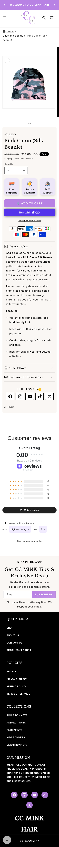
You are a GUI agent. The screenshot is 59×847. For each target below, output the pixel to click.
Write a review (31, 510)
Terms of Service (18, 693)
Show (35, 529)
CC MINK (33, 840)
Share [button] (11, 406)
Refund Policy (16, 686)
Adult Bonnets (17, 715)
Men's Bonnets (17, 744)
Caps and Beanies (13, 35)
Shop (10, 627)
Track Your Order (19, 650)
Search (12, 671)
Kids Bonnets (16, 737)
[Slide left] (22, 123)
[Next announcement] (54, 5)
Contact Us (14, 642)
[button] (5, 17)
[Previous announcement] (4, 5)
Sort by (4, 529)
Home (10, 31)
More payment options (30, 220)
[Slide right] (36, 123)
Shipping (8, 159)
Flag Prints (14, 730)
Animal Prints (16, 722)
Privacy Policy (17, 678)
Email (10, 594)
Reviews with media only (20, 523)
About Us (13, 635)
